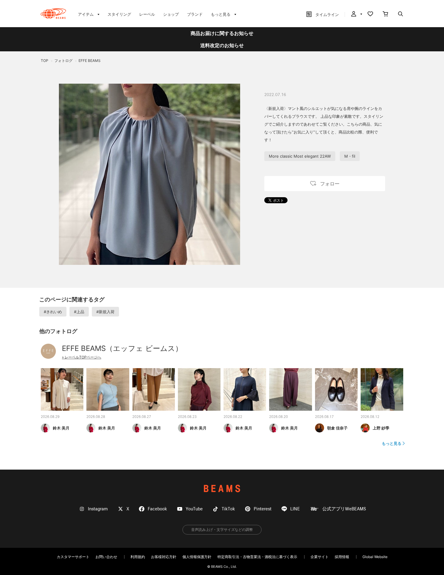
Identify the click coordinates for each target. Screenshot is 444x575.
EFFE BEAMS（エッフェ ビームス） (122, 348)
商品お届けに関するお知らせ (222, 33)
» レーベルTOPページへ (81, 357)
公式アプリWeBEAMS (344, 509)
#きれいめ (53, 311)
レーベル (147, 14)
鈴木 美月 (61, 428)
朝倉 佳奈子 (337, 428)
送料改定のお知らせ (222, 45)
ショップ (171, 14)
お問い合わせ (106, 556)
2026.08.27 (141, 417)
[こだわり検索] (400, 14)
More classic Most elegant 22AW (300, 156)
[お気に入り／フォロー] (370, 14)
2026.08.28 (95, 417)
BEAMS (222, 488)
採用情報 (342, 556)
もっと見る (391, 443)
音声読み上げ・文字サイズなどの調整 (222, 529)
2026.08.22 (233, 417)
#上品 (79, 311)
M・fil (349, 156)
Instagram (98, 509)
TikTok (228, 509)
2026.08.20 (278, 417)
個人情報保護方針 (196, 556)
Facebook (157, 509)
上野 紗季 (381, 428)
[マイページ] (356, 14)
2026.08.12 (370, 417)
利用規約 (137, 556)
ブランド (195, 14)
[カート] (385, 14)
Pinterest (263, 509)
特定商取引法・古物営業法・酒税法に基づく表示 (257, 556)
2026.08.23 (187, 417)
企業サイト (319, 556)
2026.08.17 (324, 417)
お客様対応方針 (163, 556)
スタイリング (119, 14)
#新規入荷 (105, 311)
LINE (295, 509)
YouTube (194, 509)
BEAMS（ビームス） (53, 13)
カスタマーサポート (73, 556)
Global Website (375, 556)
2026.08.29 (50, 417)
